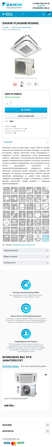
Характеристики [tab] (11, 250)
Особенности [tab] (10, 263)
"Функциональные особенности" (24, 245)
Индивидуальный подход (26, 341)
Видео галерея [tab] (10, 256)
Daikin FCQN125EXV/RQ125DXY (16, 399)
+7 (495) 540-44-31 (41, 3)
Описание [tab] (8, 142)
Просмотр (46, 375)
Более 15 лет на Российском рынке (26, 316)
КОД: (6, 121)
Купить (27, 110)
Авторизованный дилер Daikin (26, 292)
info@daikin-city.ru (41, 8)
